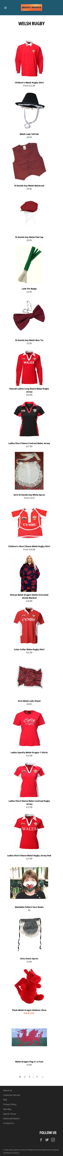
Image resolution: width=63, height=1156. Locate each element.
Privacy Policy (9, 1104)
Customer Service (11, 1095)
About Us (7, 1090)
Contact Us (8, 1123)
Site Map (7, 1109)
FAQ (5, 1099)
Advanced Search (11, 1118)
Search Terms (9, 1114)
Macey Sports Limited (18, 1150)
